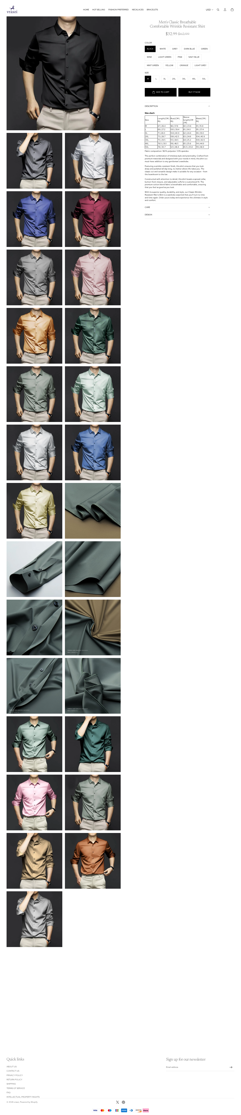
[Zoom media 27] (93, 861)
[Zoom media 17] (93, 569)
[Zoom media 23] (93, 744)
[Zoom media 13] (93, 452)
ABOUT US (12, 1066)
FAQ (8, 1092)
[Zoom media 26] (34, 861)
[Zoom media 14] (34, 511)
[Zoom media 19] (93, 627)
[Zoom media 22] (34, 744)
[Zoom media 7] (93, 277)
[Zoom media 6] (34, 277)
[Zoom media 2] (34, 161)
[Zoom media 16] (34, 569)
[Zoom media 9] (93, 336)
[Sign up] (231, 1067)
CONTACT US (13, 1071)
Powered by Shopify (29, 1102)
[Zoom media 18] (34, 627)
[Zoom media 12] (34, 452)
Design (148, 214)
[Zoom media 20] (34, 686)
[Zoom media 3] (93, 161)
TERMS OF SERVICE (16, 1088)
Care (147, 207)
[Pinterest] (123, 1102)
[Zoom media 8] (34, 336)
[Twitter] (118, 1102)
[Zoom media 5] (93, 219)
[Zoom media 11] (93, 394)
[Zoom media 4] (34, 219)
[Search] (218, 9)
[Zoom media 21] (93, 686)
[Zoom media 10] (34, 394)
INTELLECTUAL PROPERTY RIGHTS (23, 1096)
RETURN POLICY (14, 1079)
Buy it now (194, 92)
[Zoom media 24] (34, 802)
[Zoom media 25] (93, 802)
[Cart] (232, 9)
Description (151, 106)
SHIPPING (11, 1084)
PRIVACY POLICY (15, 1075)
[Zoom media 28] (34, 919)
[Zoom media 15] (93, 511)
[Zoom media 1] (63, 73)
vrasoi (16, 1102)
